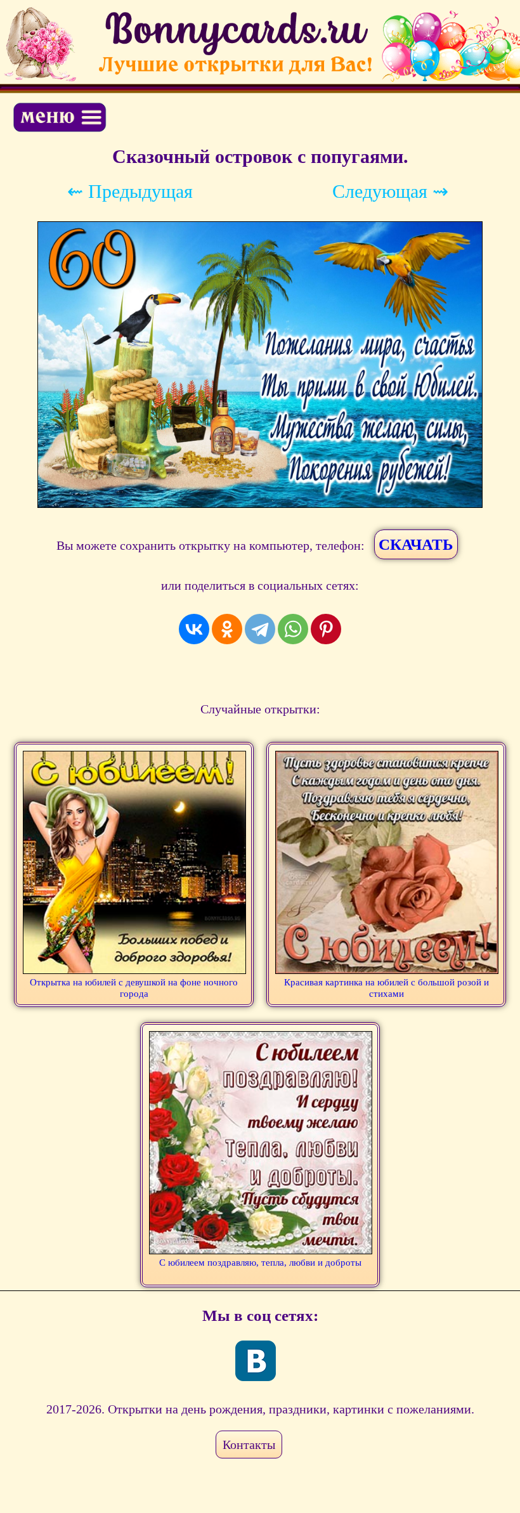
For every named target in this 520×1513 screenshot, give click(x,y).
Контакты (249, 1444)
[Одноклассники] (227, 629)
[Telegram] (260, 629)
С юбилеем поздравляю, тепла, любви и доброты (260, 1262)
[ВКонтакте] (194, 629)
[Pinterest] (326, 629)
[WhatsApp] (293, 629)
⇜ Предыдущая (130, 191)
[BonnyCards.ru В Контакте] (255, 1361)
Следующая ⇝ (390, 191)
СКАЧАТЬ (416, 544)
